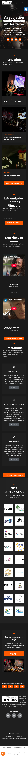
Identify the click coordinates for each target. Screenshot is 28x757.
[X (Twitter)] (10, 686)
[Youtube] (16, 39)
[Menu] (25, 2)
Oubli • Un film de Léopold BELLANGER (11, 328)
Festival (12, 99)
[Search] (22, 2)
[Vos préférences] (3, 754)
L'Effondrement (14, 284)
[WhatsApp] (22, 686)
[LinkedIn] (16, 686)
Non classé (7, 172)
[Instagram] (12, 39)
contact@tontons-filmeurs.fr (17, 738)
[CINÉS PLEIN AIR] (14, 367)
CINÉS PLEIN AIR (14, 372)
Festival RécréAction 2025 (13, 102)
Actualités (7, 99)
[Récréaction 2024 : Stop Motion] (14, 157)
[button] (26, 9)
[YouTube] (19, 715)
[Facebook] (8, 39)
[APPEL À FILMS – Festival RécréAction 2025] (14, 119)
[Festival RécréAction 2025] (14, 83)
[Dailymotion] (20, 39)
